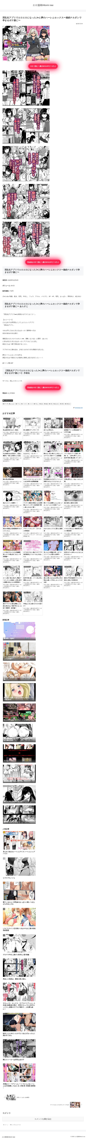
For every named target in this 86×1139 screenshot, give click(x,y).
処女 (42, 403)
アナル (18, 403)
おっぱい (12, 403)
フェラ (31, 403)
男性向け (68, 403)
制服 (47, 403)
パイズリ (25, 403)
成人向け (57, 403)
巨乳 (51, 403)
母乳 (63, 403)
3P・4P (6, 403)
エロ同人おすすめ (8, 400)
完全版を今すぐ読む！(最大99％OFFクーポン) (43, 262)
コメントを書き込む (43, 1119)
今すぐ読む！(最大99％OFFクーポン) (43, 66)
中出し (36, 403)
